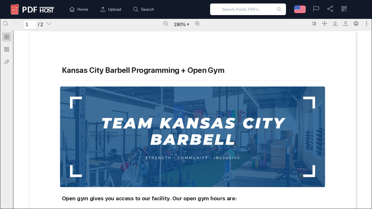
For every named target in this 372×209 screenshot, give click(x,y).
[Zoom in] (197, 23)
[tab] (6, 38)
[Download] (345, 23)
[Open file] (335, 23)
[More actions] (366, 23)
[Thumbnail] (6, 37)
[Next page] (48, 23)
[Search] (5, 23)
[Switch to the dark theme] (314, 23)
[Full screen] (324, 23)
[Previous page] (16, 23)
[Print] (356, 23)
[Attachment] (6, 61)
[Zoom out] (165, 23)
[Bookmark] (6, 49)
